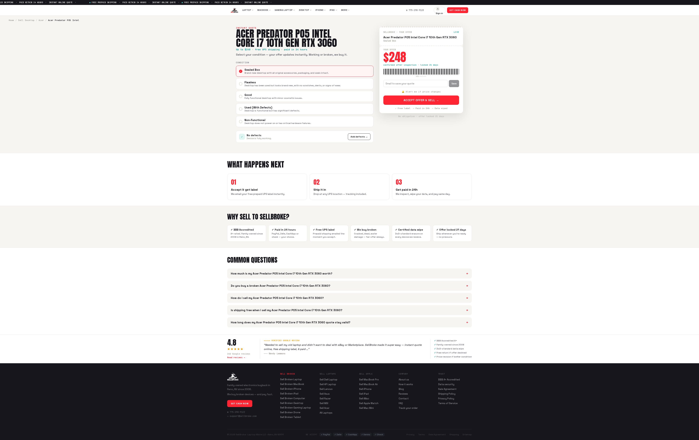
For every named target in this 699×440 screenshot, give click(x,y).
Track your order (408, 408)
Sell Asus (325, 393)
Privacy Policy (446, 398)
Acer (41, 20)
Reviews (403, 393)
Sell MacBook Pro (369, 379)
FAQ (401, 403)
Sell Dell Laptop (328, 379)
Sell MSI (324, 403)
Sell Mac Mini (366, 408)
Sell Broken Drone (290, 412)
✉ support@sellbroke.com (241, 416)
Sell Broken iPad (289, 393)
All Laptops (326, 412)
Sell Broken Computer (292, 398)
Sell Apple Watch (368, 403)
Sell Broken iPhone (290, 389)
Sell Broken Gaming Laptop (295, 407)
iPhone (319, 10)
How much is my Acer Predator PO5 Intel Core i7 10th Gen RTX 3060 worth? (349, 273)
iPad (332, 10)
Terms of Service (448, 403)
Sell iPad (364, 393)
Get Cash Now (457, 10)
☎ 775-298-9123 (236, 412)
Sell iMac (364, 398)
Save (454, 83)
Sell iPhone (365, 389)
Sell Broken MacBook (292, 384)
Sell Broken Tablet (290, 417)
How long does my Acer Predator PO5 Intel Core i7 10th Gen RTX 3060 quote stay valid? (349, 322)
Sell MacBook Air (368, 384)
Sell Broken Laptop (291, 379)
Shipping (454, 434)
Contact (404, 398)
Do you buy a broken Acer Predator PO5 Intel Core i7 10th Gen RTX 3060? (349, 286)
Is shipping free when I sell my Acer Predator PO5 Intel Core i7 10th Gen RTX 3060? (349, 310)
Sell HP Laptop (328, 384)
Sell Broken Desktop (291, 403)
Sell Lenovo (326, 389)
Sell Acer (324, 408)
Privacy (410, 434)
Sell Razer (325, 398)
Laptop (246, 10)
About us (404, 379)
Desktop (304, 10)
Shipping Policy (446, 393)
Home (11, 20)
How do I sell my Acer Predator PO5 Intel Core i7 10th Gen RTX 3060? (349, 298)
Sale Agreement (447, 389)
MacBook (262, 10)
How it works (406, 384)
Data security (446, 384)
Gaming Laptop (284, 10)
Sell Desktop (26, 20)
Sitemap (467, 434)
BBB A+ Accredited (449, 379)
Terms (421, 434)
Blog (401, 389)
